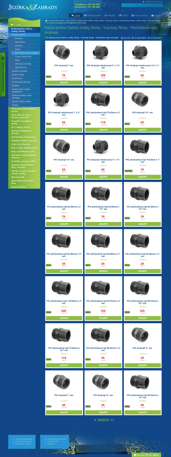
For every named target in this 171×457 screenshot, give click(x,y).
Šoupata (15, 85)
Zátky (17, 60)
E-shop (17, 24)
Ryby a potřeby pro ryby (22, 151)
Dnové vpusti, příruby (21, 82)
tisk (157, 455)
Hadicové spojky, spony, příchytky (22, 96)
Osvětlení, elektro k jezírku (24, 140)
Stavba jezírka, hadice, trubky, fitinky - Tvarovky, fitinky (97, 20)
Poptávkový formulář (23, 441)
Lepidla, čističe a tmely (21, 101)
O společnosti (53, 441)
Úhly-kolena (20, 42)
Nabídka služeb (94, 15)
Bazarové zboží (18, 187)
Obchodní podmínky (23, 439)
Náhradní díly (17, 177)
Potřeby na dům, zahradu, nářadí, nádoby (23, 172)
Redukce (18, 46)
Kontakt (157, 15)
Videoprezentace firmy (56, 439)
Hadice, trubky (18, 75)
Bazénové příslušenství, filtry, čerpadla (22, 166)
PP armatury (17, 78)
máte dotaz (140, 455)
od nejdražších (155, 38)
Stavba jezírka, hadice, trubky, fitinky (62, 20)
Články (124, 15)
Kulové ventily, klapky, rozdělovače (21, 90)
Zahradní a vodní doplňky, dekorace (23, 156)
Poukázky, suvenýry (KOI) (23, 161)
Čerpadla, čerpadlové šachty (21, 122)
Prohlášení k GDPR (23, 443)
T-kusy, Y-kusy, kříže (23, 56)
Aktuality (111, 15)
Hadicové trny (21, 67)
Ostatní (15, 105)
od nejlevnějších (140, 38)
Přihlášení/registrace (154, 1)
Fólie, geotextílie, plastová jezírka (23, 109)
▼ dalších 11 (103, 419)
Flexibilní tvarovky (19, 71)
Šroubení (19, 38)
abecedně (127, 38)
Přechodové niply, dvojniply (26, 53)
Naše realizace (140, 15)
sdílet (150, 455)
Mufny (17, 49)
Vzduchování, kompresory (23, 137)
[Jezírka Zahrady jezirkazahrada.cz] (46, 20)
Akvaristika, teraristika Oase (22, 181)
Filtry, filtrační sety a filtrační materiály (21, 116)
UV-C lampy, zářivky (20, 127)
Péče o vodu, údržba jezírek (24, 148)
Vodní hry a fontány (20, 144)
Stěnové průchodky (23, 64)
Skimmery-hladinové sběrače (21, 132)
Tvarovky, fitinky (18, 35)
